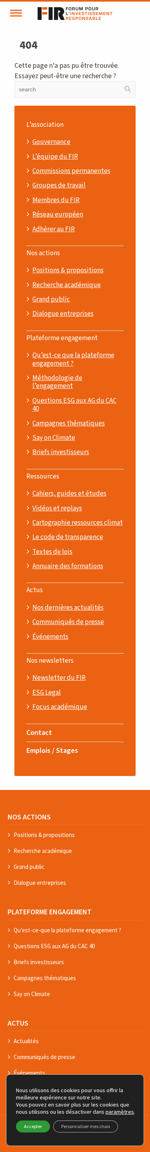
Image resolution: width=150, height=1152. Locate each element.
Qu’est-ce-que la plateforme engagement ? (67, 930)
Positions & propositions (68, 270)
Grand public (51, 299)
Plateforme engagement (62, 338)
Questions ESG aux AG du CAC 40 (74, 405)
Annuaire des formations (67, 566)
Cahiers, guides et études (69, 494)
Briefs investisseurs (60, 452)
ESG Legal (46, 693)
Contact (39, 733)
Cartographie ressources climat (77, 523)
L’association (45, 125)
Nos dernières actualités (68, 608)
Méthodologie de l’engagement (57, 382)
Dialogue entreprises (63, 314)
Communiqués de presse (68, 622)
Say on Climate (53, 438)
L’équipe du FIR (55, 157)
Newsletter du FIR (59, 678)
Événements (50, 637)
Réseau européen (57, 215)
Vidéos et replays (57, 508)
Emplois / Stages (52, 751)
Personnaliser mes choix (85, 1126)
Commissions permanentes (71, 171)
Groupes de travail (59, 185)
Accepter (33, 1126)
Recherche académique (66, 285)
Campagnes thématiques (68, 423)
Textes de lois (52, 552)
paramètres (120, 1111)
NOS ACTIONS (29, 817)
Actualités (26, 1041)
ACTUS (18, 1023)
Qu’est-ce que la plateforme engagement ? (73, 359)
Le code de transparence (67, 537)
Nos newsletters (50, 661)
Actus (34, 590)
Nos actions (43, 253)
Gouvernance (51, 142)
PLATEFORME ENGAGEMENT (50, 912)
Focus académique (59, 707)
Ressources (42, 476)
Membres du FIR (56, 200)
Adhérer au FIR (53, 229)
